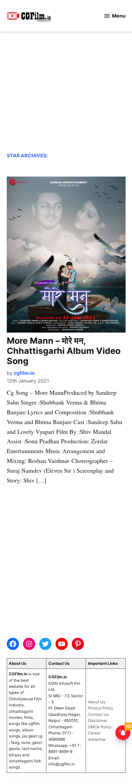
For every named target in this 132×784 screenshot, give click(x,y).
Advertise (97, 739)
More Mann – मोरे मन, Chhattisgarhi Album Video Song (63, 351)
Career (94, 733)
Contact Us (98, 714)
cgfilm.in (24, 373)
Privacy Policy (100, 708)
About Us (96, 702)
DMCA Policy (99, 727)
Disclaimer (97, 720)
